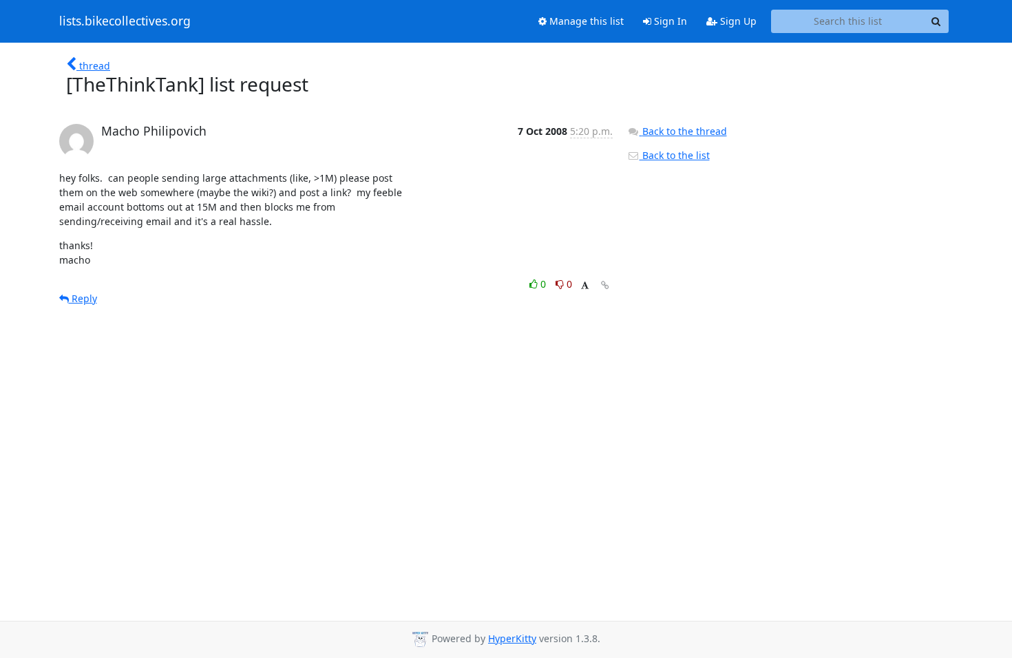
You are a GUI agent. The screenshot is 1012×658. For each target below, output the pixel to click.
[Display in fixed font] (585, 286)
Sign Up (737, 21)
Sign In (669, 21)
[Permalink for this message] (605, 285)
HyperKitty (512, 638)
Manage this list (585, 21)
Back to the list (675, 155)
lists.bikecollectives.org (125, 21)
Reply (83, 298)
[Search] (936, 21)
